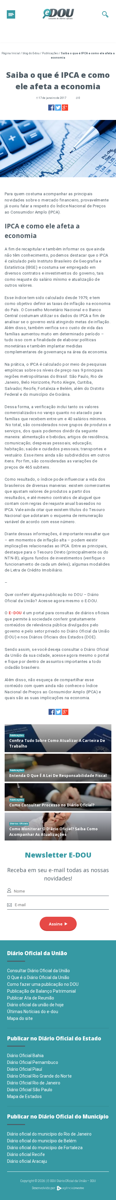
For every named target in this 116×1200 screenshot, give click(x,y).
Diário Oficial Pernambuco (32, 1062)
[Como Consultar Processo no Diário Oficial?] (58, 797)
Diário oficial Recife (26, 1154)
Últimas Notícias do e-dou (32, 1011)
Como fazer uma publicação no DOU (43, 984)
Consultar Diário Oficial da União (38, 970)
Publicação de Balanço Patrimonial (41, 991)
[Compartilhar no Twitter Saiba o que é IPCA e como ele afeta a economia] (58, 107)
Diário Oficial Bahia (25, 1055)
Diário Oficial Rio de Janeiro (33, 1082)
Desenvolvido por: (44, 1188)
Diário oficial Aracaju (27, 1161)
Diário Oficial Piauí (24, 1069)
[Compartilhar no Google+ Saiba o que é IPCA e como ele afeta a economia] (65, 107)
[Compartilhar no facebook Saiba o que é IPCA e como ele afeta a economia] (51, 107)
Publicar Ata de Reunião (30, 997)
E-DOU (14, 613)
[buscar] (105, 14)
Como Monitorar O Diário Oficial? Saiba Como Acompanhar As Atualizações (53, 831)
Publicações (50, 53)
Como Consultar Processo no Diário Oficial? (51, 805)
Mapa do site (20, 1018)
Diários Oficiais (19, 823)
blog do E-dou (31, 53)
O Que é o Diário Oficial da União (38, 977)
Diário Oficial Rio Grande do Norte (39, 1076)
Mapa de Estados (24, 1096)
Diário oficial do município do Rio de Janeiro (49, 1134)
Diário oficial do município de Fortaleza (45, 1147)
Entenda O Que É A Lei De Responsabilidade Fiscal (58, 775)
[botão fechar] (11, 14)
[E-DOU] (58, 14)
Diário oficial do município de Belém (41, 1140)
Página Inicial (11, 53)
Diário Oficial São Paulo (29, 1089)
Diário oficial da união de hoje (35, 1004)
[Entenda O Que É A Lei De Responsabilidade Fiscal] (58, 768)
